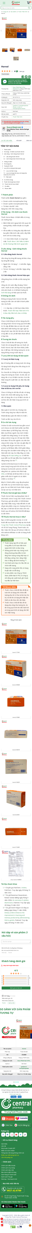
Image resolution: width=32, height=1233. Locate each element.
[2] (14, 478)
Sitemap (3, 1179)
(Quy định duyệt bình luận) (11, 965)
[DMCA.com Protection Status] (13, 1227)
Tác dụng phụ (7, 164)
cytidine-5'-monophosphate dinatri (24, 1068)
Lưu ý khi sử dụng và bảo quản (12, 168)
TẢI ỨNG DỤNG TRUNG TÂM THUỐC (13, 1202)
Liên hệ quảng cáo (7, 1157)
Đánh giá (29, 140)
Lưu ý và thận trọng (11, 171)
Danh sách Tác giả (6, 1177)
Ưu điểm (7, 186)
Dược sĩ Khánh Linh (14, 127)
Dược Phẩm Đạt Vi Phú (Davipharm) (19, 88)
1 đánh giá (21, 71)
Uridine (23, 888)
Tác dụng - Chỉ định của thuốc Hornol (14, 151)
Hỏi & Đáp (19, 140)
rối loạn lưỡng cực (15, 455)
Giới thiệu (4, 1144)
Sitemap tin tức (12, 1179)
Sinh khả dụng (6, 293)
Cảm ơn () (11, 1003)
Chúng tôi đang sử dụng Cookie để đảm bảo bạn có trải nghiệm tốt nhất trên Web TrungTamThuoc (15, 1092)
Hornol (24, 1048)
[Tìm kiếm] (29, 7)
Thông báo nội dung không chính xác (12, 1153)
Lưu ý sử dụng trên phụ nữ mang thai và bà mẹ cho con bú (15, 174)
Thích (4, 952)
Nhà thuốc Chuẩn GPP (8, 1148)
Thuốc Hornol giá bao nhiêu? (12, 182)
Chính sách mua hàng (8, 1168)
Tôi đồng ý (13, 1096)
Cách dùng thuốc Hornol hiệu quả (15, 159)
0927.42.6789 (14, 1190)
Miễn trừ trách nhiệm (8, 1151)
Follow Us (5, 1131)
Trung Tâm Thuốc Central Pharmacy (13, 525)
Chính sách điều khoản (8, 1165)
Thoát (19, 1096)
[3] (25, 560)
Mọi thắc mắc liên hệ (11, 1184)
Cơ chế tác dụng (8, 180)
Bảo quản (9, 177)
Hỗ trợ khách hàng (10, 1140)
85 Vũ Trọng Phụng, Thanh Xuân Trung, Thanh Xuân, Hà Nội (17, 1197)
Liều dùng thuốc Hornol (12, 156)
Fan (9, 1125)
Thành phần (7, 149)
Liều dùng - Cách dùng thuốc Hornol (14, 154)
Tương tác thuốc (8, 166)
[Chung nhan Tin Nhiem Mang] (19, 1227)
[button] (14, 1082)
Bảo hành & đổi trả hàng (8, 1172)
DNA (2, 474)
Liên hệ (3, 1146)
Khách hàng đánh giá (13, 961)
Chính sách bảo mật (15, 1094)
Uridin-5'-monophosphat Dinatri (19, 107)
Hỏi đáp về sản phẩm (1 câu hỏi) (15, 934)
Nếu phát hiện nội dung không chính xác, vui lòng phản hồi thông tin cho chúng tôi (16, 122)
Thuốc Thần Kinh (17, 117)
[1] (16, 460)
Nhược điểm (8, 188)
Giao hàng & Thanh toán (8, 1174)
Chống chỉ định (8, 161)
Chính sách (7, 1162)
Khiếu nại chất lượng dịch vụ (10, 1155)
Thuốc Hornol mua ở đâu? (12, 184)
